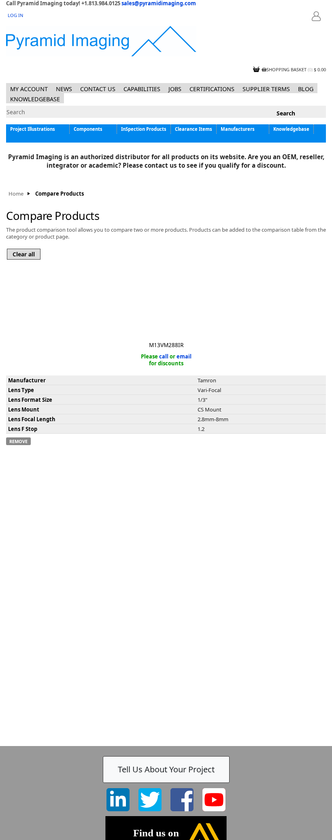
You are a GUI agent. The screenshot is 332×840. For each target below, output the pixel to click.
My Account (29, 89)
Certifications (211, 89)
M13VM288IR (166, 345)
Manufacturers (238, 129)
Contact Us (97, 89)
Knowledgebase (35, 99)
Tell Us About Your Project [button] (166, 769)
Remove (18, 441)
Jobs (174, 89)
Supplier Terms (266, 89)
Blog (305, 89)
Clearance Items (193, 129)
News (64, 89)
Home (16, 193)
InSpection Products (143, 129)
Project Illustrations (32, 129)
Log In (15, 15)
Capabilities (141, 89)
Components (88, 129)
